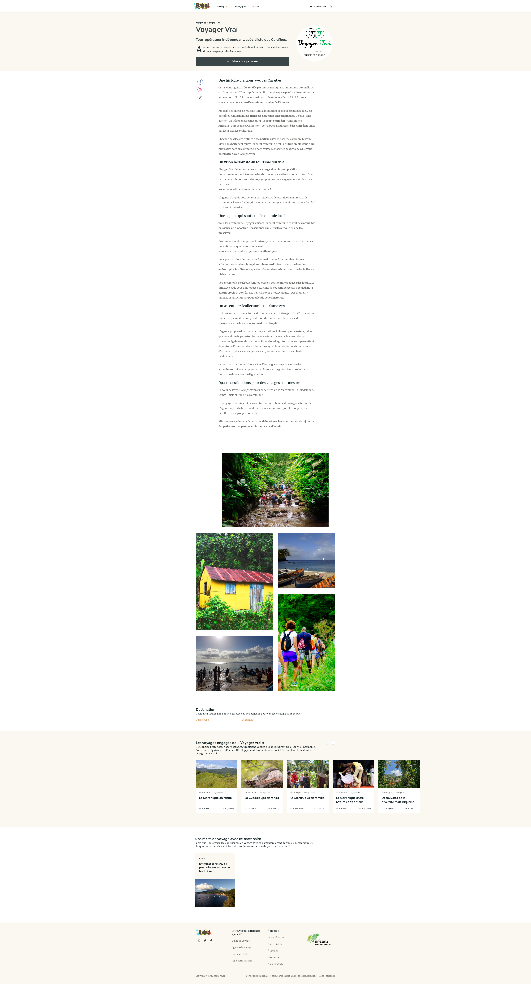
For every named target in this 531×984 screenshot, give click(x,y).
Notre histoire (275, 944)
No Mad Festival (318, 6)
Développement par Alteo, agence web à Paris (268, 976)
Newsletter (274, 957)
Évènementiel (239, 954)
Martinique (248, 719)
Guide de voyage (241, 940)
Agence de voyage (241, 947)
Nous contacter (276, 964)
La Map (255, 6)
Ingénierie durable (242, 960)
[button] (327, 742)
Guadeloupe (202, 719)
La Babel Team (276, 937)
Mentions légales (327, 976)
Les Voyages (240, 6)
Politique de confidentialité (304, 976)
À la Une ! (273, 950)
